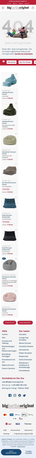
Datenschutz (15, 430)
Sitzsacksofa (24, 350)
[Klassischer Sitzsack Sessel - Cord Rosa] (10, 297)
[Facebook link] (10, 396)
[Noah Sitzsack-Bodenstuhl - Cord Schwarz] (10, 236)
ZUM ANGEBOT (25, 323)
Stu (16, 3)
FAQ (3, 338)
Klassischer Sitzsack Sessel (9, 280)
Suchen (5, 334)
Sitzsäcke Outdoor (26, 346)
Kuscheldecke (24, 370)
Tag (10, 3)
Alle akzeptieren (11, 452)
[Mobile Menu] (3, 8)
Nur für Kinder (25, 62)
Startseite (9, 323)
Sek (28, 3)
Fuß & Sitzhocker (25, 360)
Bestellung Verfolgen (6, 355)
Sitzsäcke (12, 62)
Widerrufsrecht (8, 365)
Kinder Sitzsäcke (25, 353)
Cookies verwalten (28, 452)
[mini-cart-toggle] (33, 8)
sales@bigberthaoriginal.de (12, 382)
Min (22, 3)
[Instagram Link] (15, 396)
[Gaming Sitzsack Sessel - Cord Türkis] (10, 80)
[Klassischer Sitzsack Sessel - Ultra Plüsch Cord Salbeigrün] (10, 140)
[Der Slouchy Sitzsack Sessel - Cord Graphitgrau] (10, 171)
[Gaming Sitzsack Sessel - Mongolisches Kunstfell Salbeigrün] (10, 109)
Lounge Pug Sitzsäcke (23, 339)
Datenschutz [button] (21, 446)
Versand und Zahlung (7, 342)
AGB (5, 430)
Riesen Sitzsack (25, 343)
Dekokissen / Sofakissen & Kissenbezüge (24, 365)
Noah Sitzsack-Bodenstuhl (7, 217)
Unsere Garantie (8, 368)
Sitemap (6, 434)
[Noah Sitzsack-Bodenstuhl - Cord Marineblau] (10, 203)
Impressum (28, 430)
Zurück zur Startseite (24, 54)
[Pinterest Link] (19, 396)
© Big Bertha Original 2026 (23, 434)
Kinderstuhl (23, 356)
